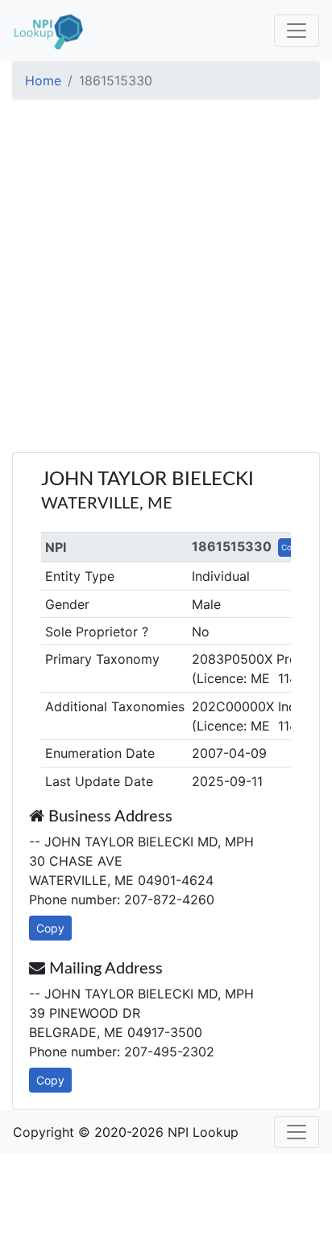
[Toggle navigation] (296, 30)
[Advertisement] (166, 278)
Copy (50, 928)
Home (43, 80)
